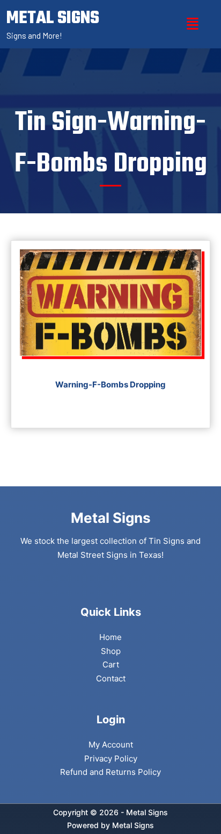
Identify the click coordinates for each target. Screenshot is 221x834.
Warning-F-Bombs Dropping (110, 384)
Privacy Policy (110, 758)
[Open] (192, 24)
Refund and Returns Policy (110, 772)
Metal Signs (133, 825)
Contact (111, 678)
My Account (111, 744)
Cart (110, 664)
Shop (111, 651)
